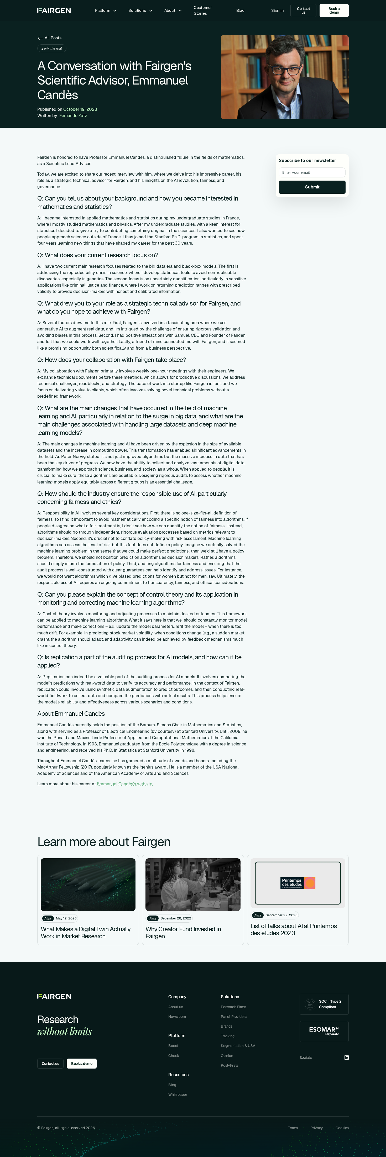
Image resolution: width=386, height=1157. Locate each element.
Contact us (303, 10)
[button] (106, 10)
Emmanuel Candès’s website (125, 784)
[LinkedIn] (347, 1057)
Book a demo (334, 10)
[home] (54, 10)
